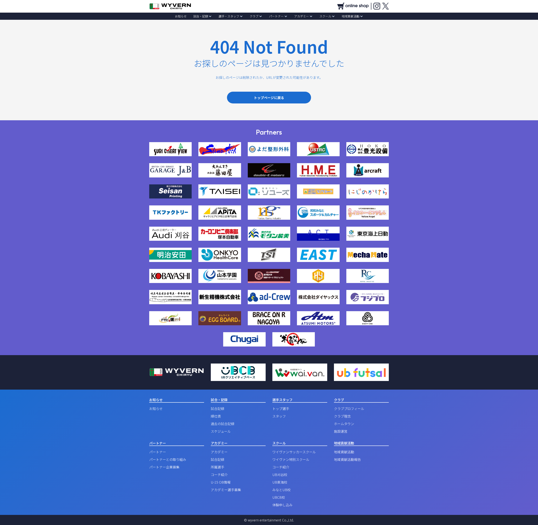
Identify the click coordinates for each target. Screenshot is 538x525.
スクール (325, 16)
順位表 (216, 416)
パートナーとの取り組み (167, 459)
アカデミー (301, 16)
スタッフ (279, 416)
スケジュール (221, 431)
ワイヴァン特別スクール (290, 459)
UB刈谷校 (279, 474)
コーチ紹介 (219, 474)
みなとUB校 (281, 489)
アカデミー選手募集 (226, 489)
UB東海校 (279, 482)
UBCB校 (278, 497)
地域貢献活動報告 (347, 459)
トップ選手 (280, 408)
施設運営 (340, 431)
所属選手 (217, 466)
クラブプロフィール (349, 408)
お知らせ (181, 16)
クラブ (254, 16)
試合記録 (217, 408)
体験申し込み (282, 504)
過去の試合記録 (222, 423)
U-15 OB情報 (221, 482)
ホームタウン (344, 423)
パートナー (276, 16)
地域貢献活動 (350, 16)
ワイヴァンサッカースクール (294, 451)
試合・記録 (200, 16)
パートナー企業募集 (164, 466)
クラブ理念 (342, 416)
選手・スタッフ (229, 16)
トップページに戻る (269, 97)
